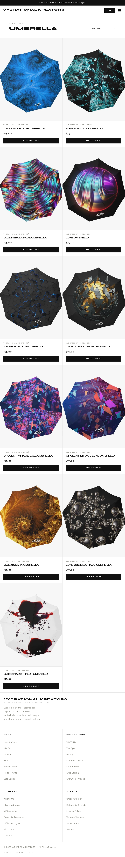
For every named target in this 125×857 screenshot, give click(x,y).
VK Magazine (10, 811)
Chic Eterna (72, 772)
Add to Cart (31, 141)
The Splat (71, 748)
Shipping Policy (74, 798)
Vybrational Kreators (33, 10)
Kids (6, 760)
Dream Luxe (72, 766)
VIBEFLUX (71, 742)
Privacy (7, 852)
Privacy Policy (73, 811)
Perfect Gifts (10, 772)
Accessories (10, 766)
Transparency (73, 823)
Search (70, 829)
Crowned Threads (75, 778)
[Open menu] (119, 11)
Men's (7, 748)
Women (8, 754)
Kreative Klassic (74, 760)
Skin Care (9, 829)
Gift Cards (9, 778)
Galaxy (69, 754)
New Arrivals (10, 742)
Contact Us (10, 835)
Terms (30, 852)
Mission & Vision (12, 805)
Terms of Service (75, 817)
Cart (110, 10)
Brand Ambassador (14, 817)
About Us (9, 798)
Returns (19, 852)
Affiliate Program (12, 823)
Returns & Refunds (76, 805)
